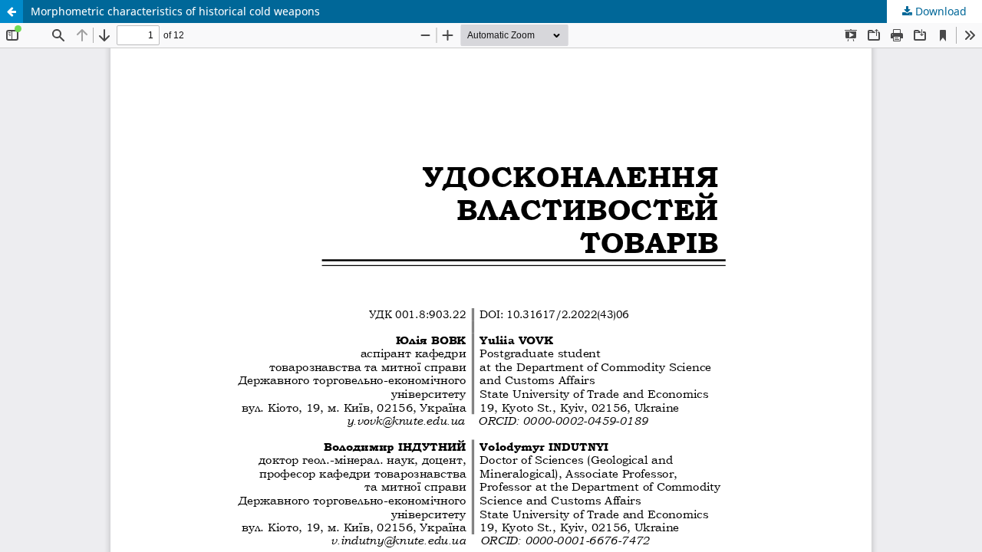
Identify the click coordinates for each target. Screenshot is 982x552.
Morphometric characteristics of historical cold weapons (175, 11)
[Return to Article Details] (11, 11)
